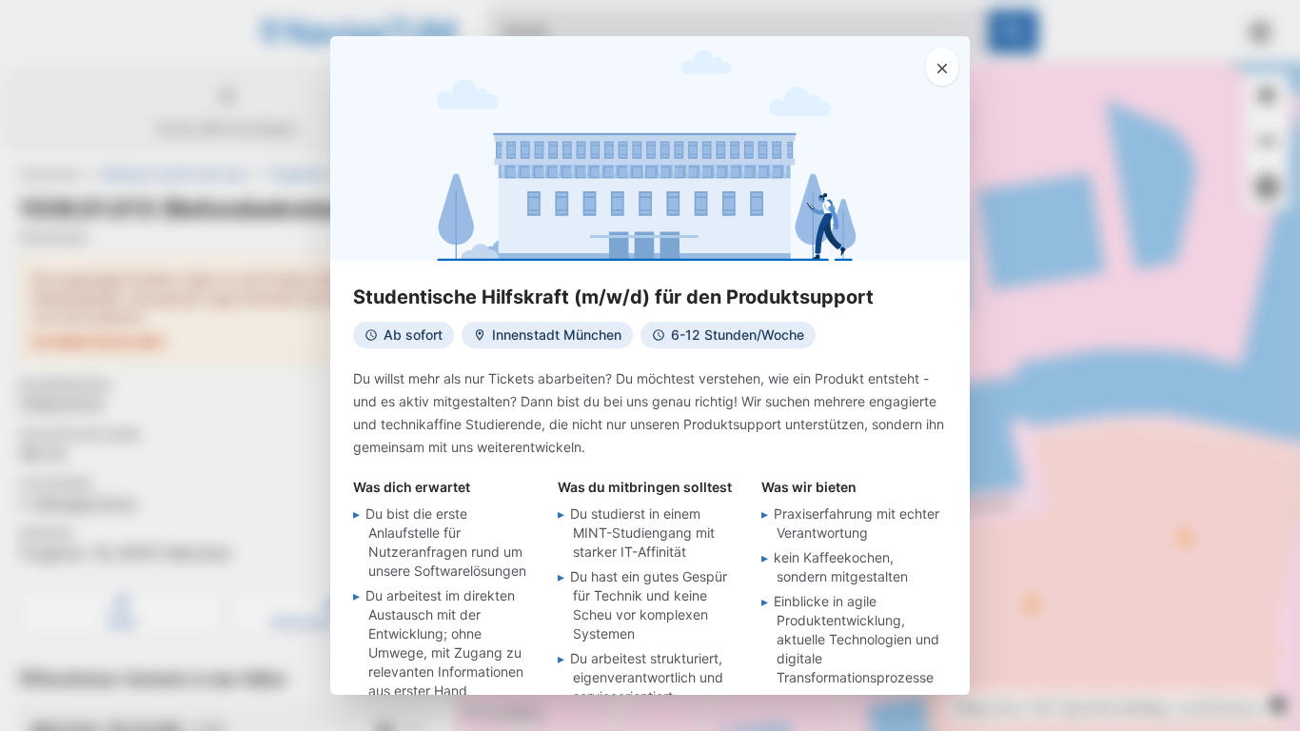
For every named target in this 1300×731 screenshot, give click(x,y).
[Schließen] (942, 67)
